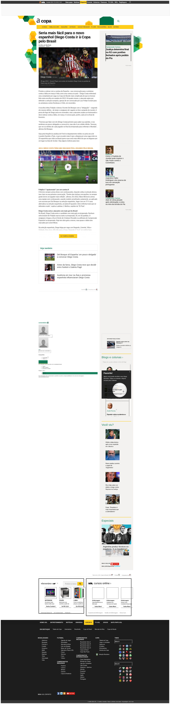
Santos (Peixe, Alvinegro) (120, 658)
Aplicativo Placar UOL (67, 650)
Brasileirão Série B (85, 644)
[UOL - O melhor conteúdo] (41, 2)
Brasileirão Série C (85, 646)
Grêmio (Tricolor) (123, 655)
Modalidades (43, 638)
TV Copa (93, 27)
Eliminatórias (103, 648)
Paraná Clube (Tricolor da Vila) (123, 677)
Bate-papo (69, 2)
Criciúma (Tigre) (130, 649)
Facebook (44, 357)
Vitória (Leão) (130, 658)
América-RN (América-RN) (127, 668)
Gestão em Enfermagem (111, 613)
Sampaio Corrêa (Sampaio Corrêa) (120, 680)
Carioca (63, 667)
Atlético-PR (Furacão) (123, 645)
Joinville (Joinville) (127, 674)
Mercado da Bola (99, 629)
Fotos (62, 656)
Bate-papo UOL (116, 622)
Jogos (105, 622)
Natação (44, 652)
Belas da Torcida (66, 648)
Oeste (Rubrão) (120, 677)
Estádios (73, 27)
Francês (82, 673)
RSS (64, 693)
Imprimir (83, 289)
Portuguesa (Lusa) (130, 677)
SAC (61, 2)
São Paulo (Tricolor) (123, 658)
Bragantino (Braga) (127, 671)
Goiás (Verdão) (120, 655)
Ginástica (44, 648)
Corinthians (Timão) (123, 649)
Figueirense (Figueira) (123, 652)
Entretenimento (56, 622)
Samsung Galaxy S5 (46, 612)
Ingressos (102, 644)
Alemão (82, 669)
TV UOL (111, 2)
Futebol (44, 646)
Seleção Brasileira (104, 654)
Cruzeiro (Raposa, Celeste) (120, 652)
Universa (96, 2)
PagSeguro (123, 2)
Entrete (89, 2)
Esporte (83, 2)
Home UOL (43, 622)
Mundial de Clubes (85, 661)
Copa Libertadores (85, 659)
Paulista (63, 665)
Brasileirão (77, 629)
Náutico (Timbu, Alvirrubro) (130, 674)
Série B (117, 664)
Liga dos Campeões (85, 663)
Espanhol (82, 671)
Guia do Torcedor (84, 27)
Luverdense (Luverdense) (120, 674)
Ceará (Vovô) (130, 671)
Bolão (110, 27)
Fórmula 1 (45, 644)
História (116, 27)
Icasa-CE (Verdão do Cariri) (123, 674)
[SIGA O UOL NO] (115, 564)
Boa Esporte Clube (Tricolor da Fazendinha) (123, 671)
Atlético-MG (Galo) (120, 645)
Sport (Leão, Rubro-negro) (127, 658)
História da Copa (104, 650)
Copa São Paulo (84, 652)
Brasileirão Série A (85, 642)
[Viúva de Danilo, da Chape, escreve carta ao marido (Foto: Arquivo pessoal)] (120, 555)
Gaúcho (63, 671)
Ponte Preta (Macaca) (127, 677)
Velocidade (45, 658)
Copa (46, 21)
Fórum (63, 652)
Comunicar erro (92, 289)
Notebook (67, 612)
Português (83, 679)
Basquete (44, 642)
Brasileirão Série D (85, 648)
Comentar (43, 362)
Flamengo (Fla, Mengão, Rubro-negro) (127, 652)
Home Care (123, 613)
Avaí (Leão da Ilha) (120, 671)
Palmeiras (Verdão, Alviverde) (130, 655)
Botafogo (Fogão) (130, 645)
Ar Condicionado (58, 612)
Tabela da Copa (54, 27)
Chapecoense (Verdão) (120, 649)
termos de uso (58, 364)
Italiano (82, 677)
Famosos (104, 2)
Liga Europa (83, 665)
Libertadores (68, 629)
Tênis (43, 656)
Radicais (44, 654)
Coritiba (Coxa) (127, 649)
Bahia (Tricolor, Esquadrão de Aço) (127, 645)
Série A (117, 641)
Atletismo (44, 640)
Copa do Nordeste (66, 673)
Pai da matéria (101, 27)
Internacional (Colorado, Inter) (127, 655)
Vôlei (43, 660)
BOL (116, 2)
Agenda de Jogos (66, 640)
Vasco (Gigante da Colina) (127, 680)
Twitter (43, 358)
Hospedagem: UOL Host (128, 701)
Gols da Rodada (65, 646)
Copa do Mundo (111, 629)
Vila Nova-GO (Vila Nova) (130, 680)
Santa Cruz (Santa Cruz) (123, 680)
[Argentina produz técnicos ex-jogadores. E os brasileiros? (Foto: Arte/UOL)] (126, 555)
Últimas (44, 27)
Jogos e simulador (104, 642)
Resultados (64, 642)
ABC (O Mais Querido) (120, 668)
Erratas (116, 575)
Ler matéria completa (67, 236)
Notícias (76, 2)
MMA (43, 650)
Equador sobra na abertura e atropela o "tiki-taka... (116, 415)
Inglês (82, 675)
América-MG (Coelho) (123, 668)
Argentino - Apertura (85, 667)
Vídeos (63, 658)
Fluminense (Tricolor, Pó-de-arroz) (130, 652)
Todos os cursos (124, 582)
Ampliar (91, 49)
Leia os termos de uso (44, 376)
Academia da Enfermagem (95, 613)
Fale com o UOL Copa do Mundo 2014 (102, 575)
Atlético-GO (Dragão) (130, 668)
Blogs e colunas (111, 357)
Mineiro (63, 669)
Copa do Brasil (87, 629)
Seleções (64, 27)
